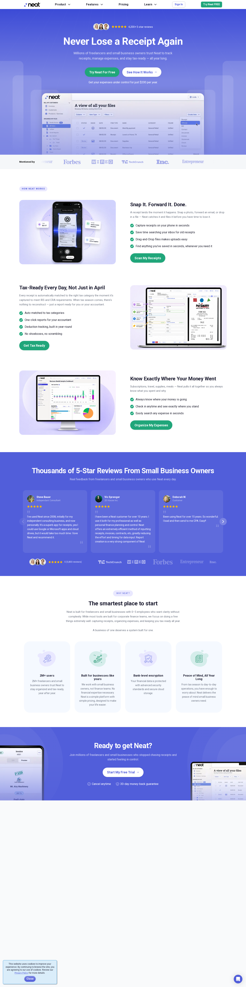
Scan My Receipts (148, 258)
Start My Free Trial (121, 772)
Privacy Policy (21, 973)
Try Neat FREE (211, 4)
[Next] (223, 521)
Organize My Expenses (151, 425)
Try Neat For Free (102, 72)
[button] (238, 979)
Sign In (179, 4)
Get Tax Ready (34, 345)
